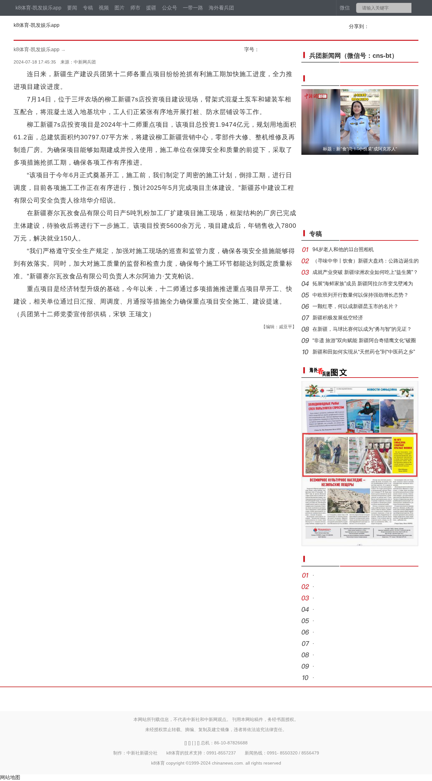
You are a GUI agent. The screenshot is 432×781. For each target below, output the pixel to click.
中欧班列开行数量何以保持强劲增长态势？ (360, 295)
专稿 (88, 7)
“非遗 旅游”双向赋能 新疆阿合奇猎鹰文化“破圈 (364, 340)
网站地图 (10, 777)
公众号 (169, 7)
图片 (119, 7)
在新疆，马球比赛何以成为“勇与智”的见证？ (362, 329)
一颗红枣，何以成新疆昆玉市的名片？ (355, 306)
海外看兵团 (221, 7)
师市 (135, 7)
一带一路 (193, 7)
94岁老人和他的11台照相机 (343, 249)
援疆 (151, 7)
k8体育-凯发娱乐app (38, 7)
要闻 (72, 7)
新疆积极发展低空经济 (337, 317)
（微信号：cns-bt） (353, 55)
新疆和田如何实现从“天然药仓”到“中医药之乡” (363, 351)
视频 (104, 7)
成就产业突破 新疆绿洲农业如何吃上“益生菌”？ (365, 272)
